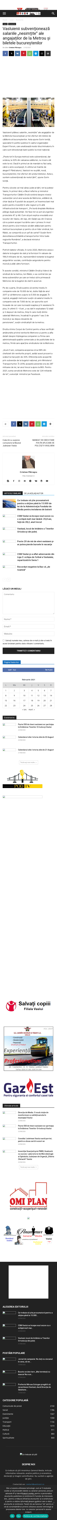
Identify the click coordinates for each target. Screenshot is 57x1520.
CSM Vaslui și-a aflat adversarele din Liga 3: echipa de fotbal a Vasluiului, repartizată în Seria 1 (35, 557)
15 (6, 700)
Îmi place (48, 670)
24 (24, 705)
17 (24, 700)
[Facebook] (5, 53)
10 (24, 695)
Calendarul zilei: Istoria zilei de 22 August (36, 737)
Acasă (5, 20)
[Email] (42, 53)
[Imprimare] (48, 53)
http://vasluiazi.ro (28, 476)
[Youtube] (48, 481)
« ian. (24, 709)
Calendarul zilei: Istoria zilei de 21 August (36, 750)
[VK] (17, 53)
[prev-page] (4, 579)
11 (32, 695)
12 (38, 695)
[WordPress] (42, 481)
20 (44, 700)
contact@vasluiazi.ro (35, 1484)
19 (38, 700)
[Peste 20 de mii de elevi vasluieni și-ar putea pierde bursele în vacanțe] (9, 544)
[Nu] (53, 1502)
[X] (11, 53)
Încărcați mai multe (28, 762)
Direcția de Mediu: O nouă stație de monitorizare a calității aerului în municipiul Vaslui (33, 1115)
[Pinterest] (23, 53)
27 (44, 705)
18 (32, 700)
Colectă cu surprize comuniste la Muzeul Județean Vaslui (12, 443)
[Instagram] (20, 481)
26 (38, 705)
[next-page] (8, 579)
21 (51, 700)
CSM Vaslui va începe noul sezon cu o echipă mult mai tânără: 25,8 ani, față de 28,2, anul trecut (35, 519)
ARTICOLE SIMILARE (12, 493)
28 (51, 705)
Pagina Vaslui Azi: (11, 662)
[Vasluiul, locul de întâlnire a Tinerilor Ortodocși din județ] (9, 531)
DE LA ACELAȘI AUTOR (33, 493)
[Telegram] (35, 53)
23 (14, 705)
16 (14, 700)
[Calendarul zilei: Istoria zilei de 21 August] (9, 753)
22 (6, 705)
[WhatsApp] (29, 53)
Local (12, 20)
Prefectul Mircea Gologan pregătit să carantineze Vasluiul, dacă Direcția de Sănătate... (34, 1387)
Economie (19, 20)
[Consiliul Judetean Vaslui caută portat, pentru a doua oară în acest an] (9, 1141)
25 (32, 705)
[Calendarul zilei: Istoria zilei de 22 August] (9, 740)
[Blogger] (9, 481)
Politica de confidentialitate (35, 1516)
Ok (12, 1516)
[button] (4, 13)
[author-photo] (28, 468)
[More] (50, 424)
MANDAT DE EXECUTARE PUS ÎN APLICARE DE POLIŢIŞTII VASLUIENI (43, 443)
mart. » (32, 709)
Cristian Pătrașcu (15, 47)
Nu (18, 1516)
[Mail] (26, 481)
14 (51, 695)
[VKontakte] (37, 481)
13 (44, 695)
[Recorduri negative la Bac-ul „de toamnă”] (9, 569)
